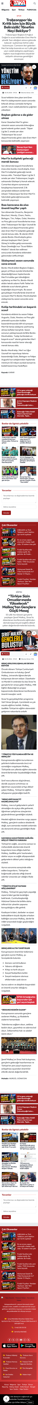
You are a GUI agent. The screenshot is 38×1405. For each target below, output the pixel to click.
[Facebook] (9, 1340)
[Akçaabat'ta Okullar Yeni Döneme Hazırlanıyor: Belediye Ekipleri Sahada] (10, 1157)
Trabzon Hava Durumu (26, 1356)
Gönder (6, 513)
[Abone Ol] (35, 87)
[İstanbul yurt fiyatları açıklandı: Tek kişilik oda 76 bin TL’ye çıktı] (10, 1137)
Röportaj (5, 1387)
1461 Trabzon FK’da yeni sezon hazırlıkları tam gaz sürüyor (10, 478)
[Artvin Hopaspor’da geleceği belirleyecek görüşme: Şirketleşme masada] (28, 451)
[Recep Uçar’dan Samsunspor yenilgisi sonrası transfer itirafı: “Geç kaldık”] (28, 470)
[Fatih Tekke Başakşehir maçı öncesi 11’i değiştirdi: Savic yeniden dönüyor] (28, 431)
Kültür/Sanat (24, 1387)
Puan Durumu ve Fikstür (10, 1369)
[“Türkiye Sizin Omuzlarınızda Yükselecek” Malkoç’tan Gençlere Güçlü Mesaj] (19, 640)
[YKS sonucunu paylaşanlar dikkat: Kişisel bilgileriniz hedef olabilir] (28, 1157)
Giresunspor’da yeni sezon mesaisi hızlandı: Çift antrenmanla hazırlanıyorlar (9, 459)
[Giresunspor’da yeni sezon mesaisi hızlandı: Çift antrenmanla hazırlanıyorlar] (10, 451)
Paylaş (6, 87)
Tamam (30, 1402)
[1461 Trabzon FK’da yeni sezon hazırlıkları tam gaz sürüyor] (10, 470)
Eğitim (19, 592)
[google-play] (28, 1346)
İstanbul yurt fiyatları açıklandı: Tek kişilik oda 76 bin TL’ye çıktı (9, 1145)
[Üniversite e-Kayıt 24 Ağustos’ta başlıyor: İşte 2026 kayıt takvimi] (10, 1176)
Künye (6, 1385)
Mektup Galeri (14, 1387)
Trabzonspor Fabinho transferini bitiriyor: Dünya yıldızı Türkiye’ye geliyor (10, 440)
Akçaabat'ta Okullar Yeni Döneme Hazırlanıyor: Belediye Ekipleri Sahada (9, 1165)
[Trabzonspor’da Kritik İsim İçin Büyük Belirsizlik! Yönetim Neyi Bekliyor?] (19, 74)
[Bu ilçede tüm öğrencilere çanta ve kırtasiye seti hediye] (28, 1176)
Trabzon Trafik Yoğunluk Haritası (26, 1363)
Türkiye (21, 10)
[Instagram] (17, 1340)
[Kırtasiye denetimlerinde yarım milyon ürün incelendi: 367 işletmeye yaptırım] (28, 1137)
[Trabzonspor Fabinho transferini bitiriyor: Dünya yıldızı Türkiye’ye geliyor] (10, 431)
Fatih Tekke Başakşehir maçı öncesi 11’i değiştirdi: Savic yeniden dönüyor (28, 440)
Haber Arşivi (27, 1374)
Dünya (30, 1385)
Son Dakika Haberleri (8, 1375)
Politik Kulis (31, 10)
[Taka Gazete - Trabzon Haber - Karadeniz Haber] (18, 3)
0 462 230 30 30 (20, 1327)
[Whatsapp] (24, 1340)
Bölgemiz (5, 10)
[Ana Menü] (2, 3)
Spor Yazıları (14, 1389)
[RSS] (28, 1340)
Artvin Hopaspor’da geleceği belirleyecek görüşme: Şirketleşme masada (27, 459)
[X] (13, 1340)
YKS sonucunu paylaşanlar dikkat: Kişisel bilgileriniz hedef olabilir (26, 1165)
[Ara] (35, 3)
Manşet (32, 1387)
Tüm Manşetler (27, 1368)
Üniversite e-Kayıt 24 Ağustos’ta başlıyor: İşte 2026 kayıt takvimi (10, 1184)
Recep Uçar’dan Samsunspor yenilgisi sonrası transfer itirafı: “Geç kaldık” (28, 479)
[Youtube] (21, 1340)
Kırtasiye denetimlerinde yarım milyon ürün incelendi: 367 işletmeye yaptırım (27, 1146)
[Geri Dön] (6, 1399)
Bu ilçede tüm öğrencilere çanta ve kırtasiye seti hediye (27, 1184)
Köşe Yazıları (24, 1389)
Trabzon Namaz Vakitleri (10, 1363)
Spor (14, 10)
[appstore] (10, 1346)
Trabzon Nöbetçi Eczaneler (10, 1356)
